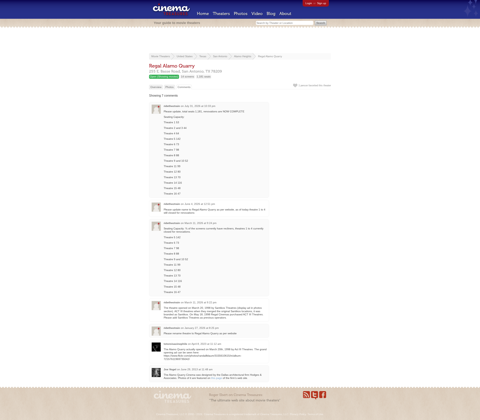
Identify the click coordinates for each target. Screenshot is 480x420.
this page (216, 377)
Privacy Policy (298, 414)
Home (203, 13)
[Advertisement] (240, 40)
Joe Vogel (170, 369)
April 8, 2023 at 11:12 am (206, 343)
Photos (241, 13)
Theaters (221, 13)
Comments (184, 87)
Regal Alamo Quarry (270, 56)
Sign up (321, 3)
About (285, 13)
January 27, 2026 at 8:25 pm (201, 327)
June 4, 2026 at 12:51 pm (199, 203)
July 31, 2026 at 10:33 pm (199, 105)
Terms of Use (315, 414)
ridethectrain (172, 105)
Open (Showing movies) (164, 76)
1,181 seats (204, 76)
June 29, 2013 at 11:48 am (197, 369)
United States (185, 56)
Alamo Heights (242, 56)
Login (308, 3)
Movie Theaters (160, 56)
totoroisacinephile (175, 343)
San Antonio (220, 56)
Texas (202, 56)
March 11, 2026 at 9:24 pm (200, 223)
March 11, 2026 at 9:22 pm (200, 302)
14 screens (187, 76)
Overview (155, 87)
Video (257, 13)
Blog (271, 13)
